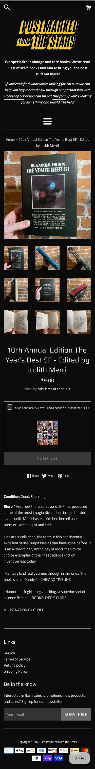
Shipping (30, 388)
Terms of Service (17, 659)
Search (9, 653)
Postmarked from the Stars (59, 741)
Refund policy (14, 665)
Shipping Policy (16, 671)
